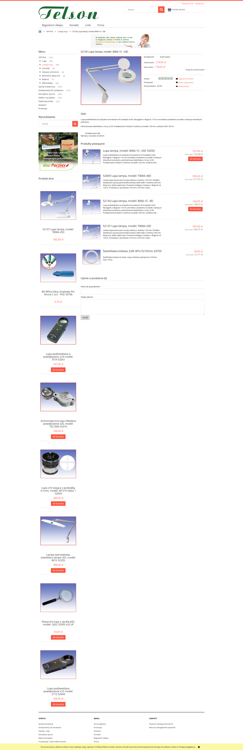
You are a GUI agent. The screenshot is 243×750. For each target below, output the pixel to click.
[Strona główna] (69, 12)
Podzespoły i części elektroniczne (52, 741)
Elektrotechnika (46, 101)
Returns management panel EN (162, 727)
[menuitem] (52, 25)
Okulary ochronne (50, 72)
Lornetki (46, 68)
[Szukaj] (161, 9)
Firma (96, 741)
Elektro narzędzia (47, 97)
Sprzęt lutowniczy (47, 86)
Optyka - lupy (44, 731)
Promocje (43, 108)
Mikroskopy (47, 83)
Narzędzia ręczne (47, 94)
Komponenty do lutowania (51, 90)
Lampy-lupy (47, 64)
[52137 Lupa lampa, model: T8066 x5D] (91, 232)
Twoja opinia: (87, 297)
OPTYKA (42, 57)
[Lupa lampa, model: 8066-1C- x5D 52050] (91, 156)
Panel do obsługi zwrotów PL (161, 724)
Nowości (42, 105)
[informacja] (121, 40)
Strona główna (100, 724)
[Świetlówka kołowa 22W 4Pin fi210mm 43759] (91, 257)
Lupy (44, 61)
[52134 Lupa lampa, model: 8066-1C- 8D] (91, 207)
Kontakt (97, 734)
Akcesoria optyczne (51, 75)
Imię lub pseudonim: (90, 286)
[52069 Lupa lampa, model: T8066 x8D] (91, 182)
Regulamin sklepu (101, 738)
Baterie (45, 79)
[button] (184, 78)
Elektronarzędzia (45, 738)
